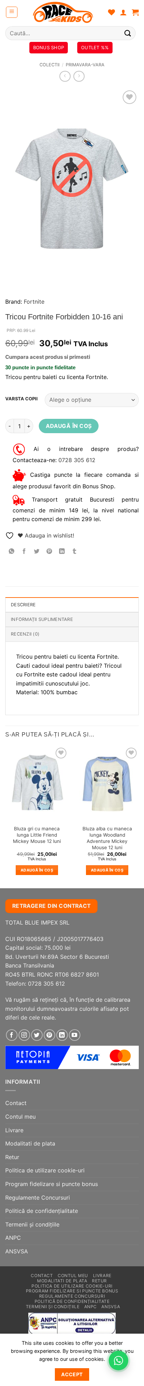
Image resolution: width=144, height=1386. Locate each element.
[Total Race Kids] (63, 12)
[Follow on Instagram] (24, 1035)
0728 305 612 (76, 460)
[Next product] (64, 76)
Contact (16, 1102)
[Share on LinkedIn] (62, 551)
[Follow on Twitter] (37, 1035)
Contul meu (20, 1116)
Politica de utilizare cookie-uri (45, 1170)
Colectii (49, 64)
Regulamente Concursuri (37, 1197)
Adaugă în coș (69, 426)
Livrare (14, 1130)
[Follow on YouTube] (74, 1035)
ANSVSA (16, 1251)
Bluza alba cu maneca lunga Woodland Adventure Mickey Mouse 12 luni (107, 838)
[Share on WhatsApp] (11, 551)
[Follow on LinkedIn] (62, 1035)
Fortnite (34, 301)
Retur (12, 1157)
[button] (11, 12)
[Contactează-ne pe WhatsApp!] (118, 1360)
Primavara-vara (85, 64)
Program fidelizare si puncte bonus (51, 1183)
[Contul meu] (123, 12)
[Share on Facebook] (24, 551)
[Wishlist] (111, 12)
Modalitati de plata (30, 1143)
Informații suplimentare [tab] (42, 619)
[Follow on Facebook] (11, 1035)
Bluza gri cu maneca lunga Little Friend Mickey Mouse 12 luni (37, 835)
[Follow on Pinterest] (49, 1035)
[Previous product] (78, 76)
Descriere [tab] (23, 604)
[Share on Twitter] (37, 551)
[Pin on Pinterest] (49, 551)
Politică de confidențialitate (41, 1210)
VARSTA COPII (21, 398)
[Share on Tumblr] (74, 551)
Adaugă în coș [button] (37, 870)
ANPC (13, 1237)
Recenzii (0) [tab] (25, 634)
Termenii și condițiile (32, 1224)
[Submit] (128, 33)
